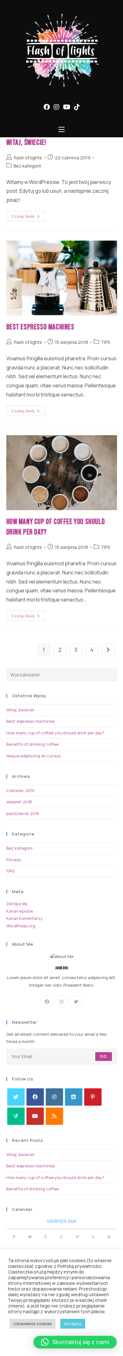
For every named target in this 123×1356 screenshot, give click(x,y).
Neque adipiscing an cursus (33, 756)
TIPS (105, 342)
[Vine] (16, 1116)
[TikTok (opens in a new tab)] (77, 107)
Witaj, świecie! (26, 142)
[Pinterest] (93, 1097)
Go (103, 1056)
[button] (75, 1342)
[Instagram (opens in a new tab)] (56, 107)
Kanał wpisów (19, 911)
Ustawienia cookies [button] (32, 1323)
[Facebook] (47, 1001)
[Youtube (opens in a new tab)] (66, 107)
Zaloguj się (16, 903)
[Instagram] (61, 1001)
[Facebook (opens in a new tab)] (47, 107)
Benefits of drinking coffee (32, 744)
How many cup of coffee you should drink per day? (55, 733)
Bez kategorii (27, 166)
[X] (76, 1001)
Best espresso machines (40, 327)
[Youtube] (35, 1116)
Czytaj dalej (28, 217)
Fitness (13, 860)
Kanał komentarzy (24, 918)
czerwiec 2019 (20, 790)
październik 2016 (22, 813)
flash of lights (28, 158)
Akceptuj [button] (72, 1323)
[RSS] (54, 1116)
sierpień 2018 (19, 802)
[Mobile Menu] (61, 129)
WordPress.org (20, 926)
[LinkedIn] (73, 1097)
